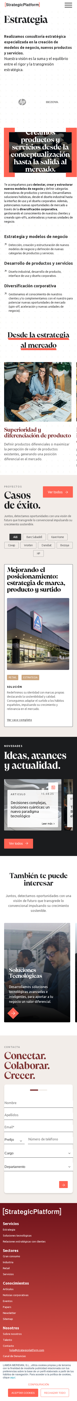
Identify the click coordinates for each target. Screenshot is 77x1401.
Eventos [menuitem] (8, 1301)
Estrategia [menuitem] (9, 1229)
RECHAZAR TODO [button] (55, 1392)
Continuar (63, 1184)
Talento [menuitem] (7, 1339)
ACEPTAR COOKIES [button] (23, 1392)
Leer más (47, 823)
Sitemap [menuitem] (8, 1318)
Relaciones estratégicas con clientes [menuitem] (24, 1241)
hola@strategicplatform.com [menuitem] (26, 1350)
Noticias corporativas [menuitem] (16, 1295)
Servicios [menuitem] (8, 1274)
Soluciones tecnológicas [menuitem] (17, 1235)
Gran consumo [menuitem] (11, 1256)
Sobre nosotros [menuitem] (12, 1333)
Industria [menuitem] (8, 1262)
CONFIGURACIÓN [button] (38, 1384)
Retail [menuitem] (6, 1268)
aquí (12, 1377)
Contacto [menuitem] (8, 1345)
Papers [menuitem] (7, 1307)
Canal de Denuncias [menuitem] (14, 1356)
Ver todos (55, 492)
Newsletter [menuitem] (9, 1312)
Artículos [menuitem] (8, 1289)
